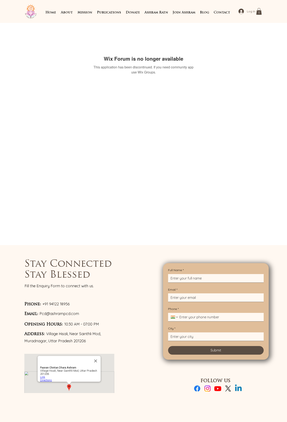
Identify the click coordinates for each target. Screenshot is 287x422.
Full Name (176, 270)
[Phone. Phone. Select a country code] (175, 317)
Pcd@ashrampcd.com (59, 313)
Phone (173, 309)
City (171, 328)
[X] (228, 388)
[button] (66, 12)
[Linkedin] (238, 388)
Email (172, 289)
